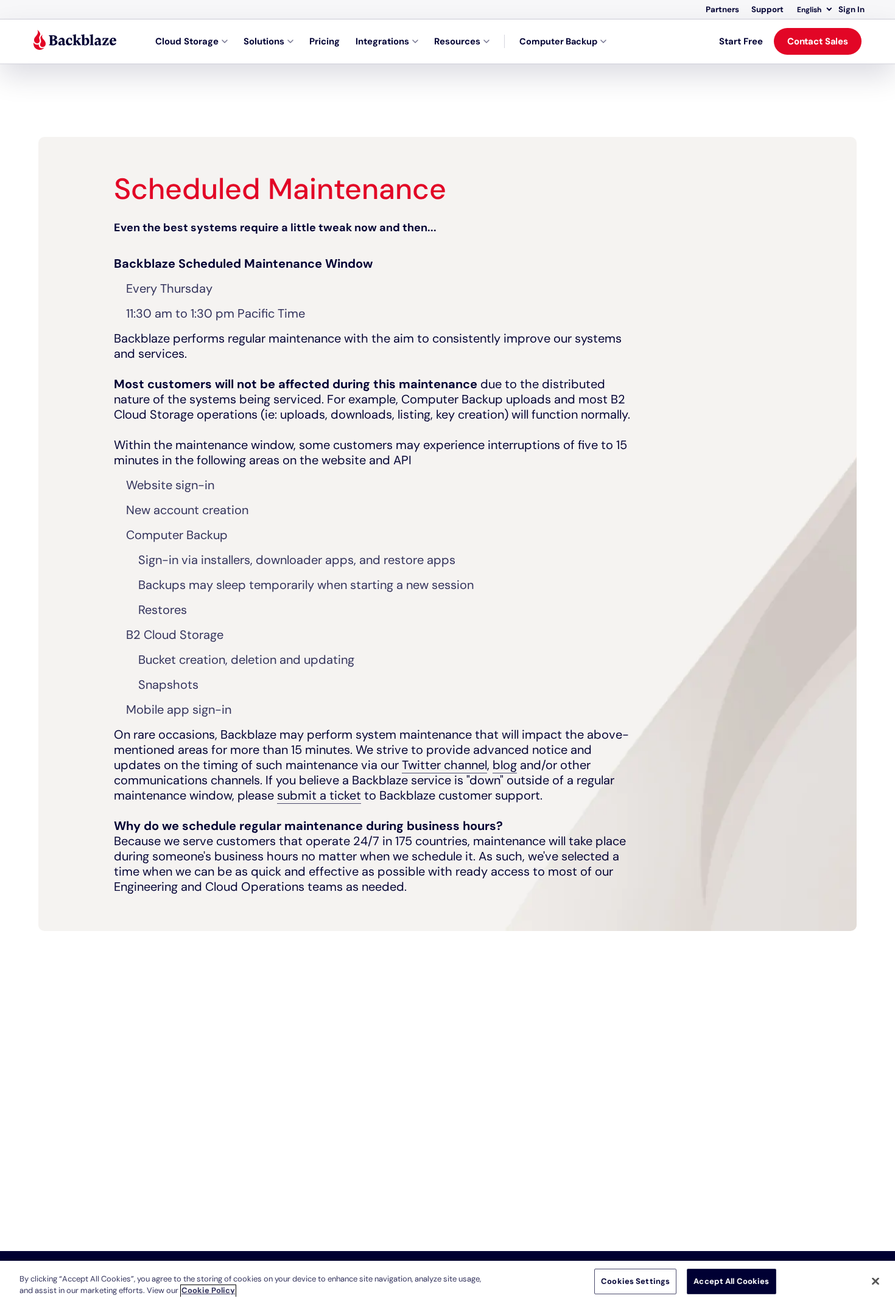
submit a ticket (319, 795)
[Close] (875, 1280)
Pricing (324, 41)
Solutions (264, 41)
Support (767, 9)
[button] (814, 9)
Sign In (851, 9)
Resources (457, 41)
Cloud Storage (187, 41)
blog (505, 765)
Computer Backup (558, 41)
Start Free (741, 41)
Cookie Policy (208, 1291)
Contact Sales (817, 41)
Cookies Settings (635, 1281)
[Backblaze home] (74, 41)
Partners (722, 9)
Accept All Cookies (731, 1281)
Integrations (382, 41)
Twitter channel (444, 765)
